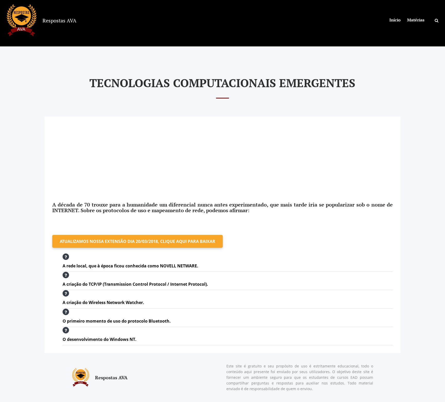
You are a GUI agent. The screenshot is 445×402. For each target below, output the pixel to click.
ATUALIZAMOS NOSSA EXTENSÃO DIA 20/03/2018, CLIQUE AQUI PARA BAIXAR (137, 241)
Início (395, 20)
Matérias (415, 20)
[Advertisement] (222, 153)
